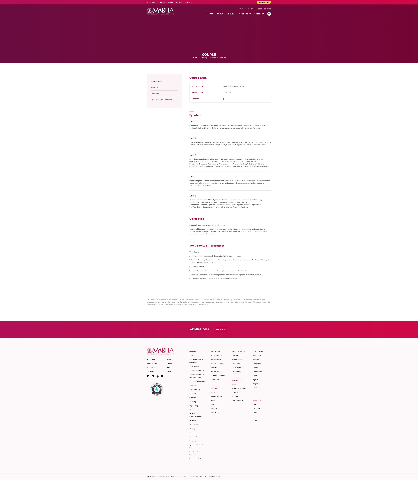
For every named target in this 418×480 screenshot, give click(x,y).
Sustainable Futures (196, 459)
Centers (213, 392)
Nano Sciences (194, 425)
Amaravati (256, 359)
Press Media (236, 367)
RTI (205, 476)
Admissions (264, 2)
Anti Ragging (152, 367)
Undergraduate (216, 355)
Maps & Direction (153, 363)
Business (192, 393)
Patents (214, 404)
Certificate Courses (218, 376)
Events (253, 9)
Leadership (236, 363)
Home (194, 58)
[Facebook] (148, 376)
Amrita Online (216, 380)
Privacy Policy (175, 476)
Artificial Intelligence (196, 370)
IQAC (255, 404)
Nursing (192, 429)
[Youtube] (158, 376)
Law (190, 410)
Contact (267, 9)
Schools (179, 2)
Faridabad (256, 388)
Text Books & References (161, 100)
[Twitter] (153, 376)
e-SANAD (235, 396)
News (240, 9)
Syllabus (154, 87)
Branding (235, 392)
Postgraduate (216, 359)
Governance (236, 372)
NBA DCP (256, 408)
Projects (214, 408)
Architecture (194, 366)
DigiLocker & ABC (238, 400)
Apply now (151, 359)
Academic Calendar (239, 388)
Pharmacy (193, 433)
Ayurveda (192, 385)
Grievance (184, 476)
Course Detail (156, 81)
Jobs (260, 9)
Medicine (192, 421)
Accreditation (237, 359)
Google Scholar (216, 396)
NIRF (255, 412)
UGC (254, 416)
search (269, 14)
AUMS (234, 384)
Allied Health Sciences (197, 381)
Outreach (150, 371)
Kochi (255, 376)
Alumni (163, 2)
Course (201, 58)
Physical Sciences (195, 437)
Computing (193, 398)
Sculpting (192, 441)
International (152, 2)
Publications (215, 412)
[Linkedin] (162, 376)
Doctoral (214, 367)
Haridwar (256, 392)
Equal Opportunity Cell (195, 476)
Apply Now (221, 329)
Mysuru (255, 380)
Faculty (171, 2)
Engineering (193, 406)
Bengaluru (257, 363)
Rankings (235, 355)
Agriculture (193, 355)
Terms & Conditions (214, 476)
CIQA (255, 420)
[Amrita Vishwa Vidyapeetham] (160, 11)
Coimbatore (257, 372)
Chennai (256, 367)
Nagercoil (256, 384)
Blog (247, 9)
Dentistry (192, 402)
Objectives (155, 93)
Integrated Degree (218, 363)
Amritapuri (257, 355)
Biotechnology (194, 389)
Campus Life (189, 2)
